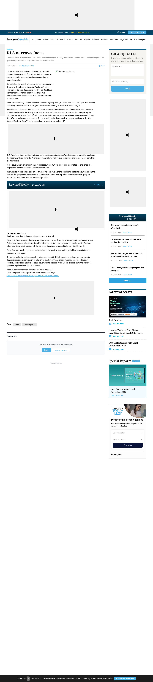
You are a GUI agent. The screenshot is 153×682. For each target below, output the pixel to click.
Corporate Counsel (57, 39)
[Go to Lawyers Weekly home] (18, 39)
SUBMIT (128, 89)
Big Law (87, 39)
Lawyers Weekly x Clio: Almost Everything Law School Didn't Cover (126, 331)
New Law (95, 39)
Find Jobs (128, 445)
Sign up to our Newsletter (80, 32)
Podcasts (104, 39)
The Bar (70, 39)
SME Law (78, 39)
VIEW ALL (98, 185)
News (39, 39)
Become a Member (137, 32)
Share (103, 66)
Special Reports (140, 39)
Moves (45, 39)
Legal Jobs (124, 39)
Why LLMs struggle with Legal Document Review (123, 344)
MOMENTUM (23, 32)
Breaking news (29, 325)
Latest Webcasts (120, 292)
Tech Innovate (116, 320)
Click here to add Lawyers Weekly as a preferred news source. (33, 275)
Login (122, 32)
